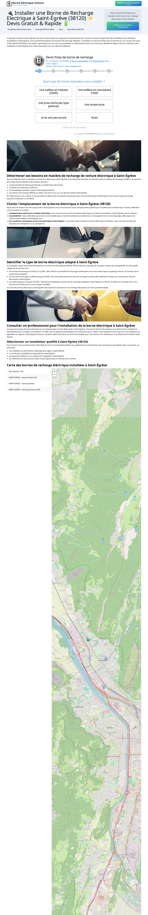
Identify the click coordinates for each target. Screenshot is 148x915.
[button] (103, 687)
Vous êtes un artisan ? (109, 133)
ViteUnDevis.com (99, 133)
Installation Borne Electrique (19, 29)
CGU (75, 133)
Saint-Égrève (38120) (75, 29)
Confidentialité (80, 133)
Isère (61, 29)
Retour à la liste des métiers (75, 127)
